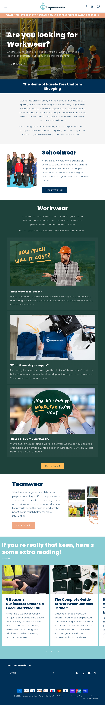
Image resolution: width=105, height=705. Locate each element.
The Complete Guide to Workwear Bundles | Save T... (74, 603)
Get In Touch (23, 525)
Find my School (54, 189)
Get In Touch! (52, 465)
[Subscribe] (53, 673)
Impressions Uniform (29, 696)
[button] (6, 6)
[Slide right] (59, 651)
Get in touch (18, 63)
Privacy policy (76, 696)
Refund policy (62, 696)
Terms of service (91, 696)
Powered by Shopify (47, 696)
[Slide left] (46, 651)
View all (6, 558)
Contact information (90, 699)
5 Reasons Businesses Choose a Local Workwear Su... (25, 603)
